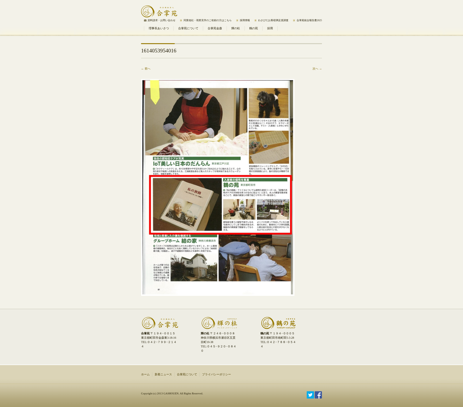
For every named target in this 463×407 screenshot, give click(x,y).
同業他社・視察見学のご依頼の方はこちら (208, 20)
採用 (270, 28)
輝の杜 (235, 28)
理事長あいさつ (159, 28)
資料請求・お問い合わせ (161, 20)
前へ (145, 68)
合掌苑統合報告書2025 (309, 20)
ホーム (145, 374)
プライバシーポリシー (216, 374)
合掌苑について (188, 28)
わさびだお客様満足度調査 (273, 20)
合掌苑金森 (215, 28)
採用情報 (245, 20)
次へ (317, 68)
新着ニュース (163, 374)
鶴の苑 (253, 28)
